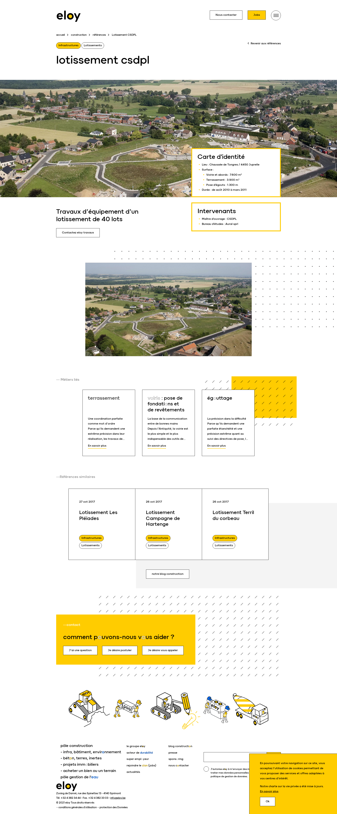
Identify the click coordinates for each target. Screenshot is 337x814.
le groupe (136, 746)
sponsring (175, 759)
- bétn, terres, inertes (81, 758)
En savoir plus (269, 791)
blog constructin (180, 746)
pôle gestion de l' (79, 777)
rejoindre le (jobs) (141, 765)
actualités (133, 772)
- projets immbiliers (79, 764)
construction (79, 34)
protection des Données (114, 807)
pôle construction (77, 745)
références (99, 34)
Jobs (256, 14)
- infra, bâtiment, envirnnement (91, 752)
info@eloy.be (117, 797)
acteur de (140, 752)
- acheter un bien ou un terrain (88, 770)
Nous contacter (226, 14)
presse (172, 752)
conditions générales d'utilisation (77, 807)
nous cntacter (178, 765)
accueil (60, 34)
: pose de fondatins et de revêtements (166, 404)
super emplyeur (138, 759)
